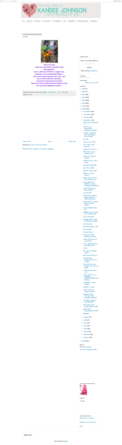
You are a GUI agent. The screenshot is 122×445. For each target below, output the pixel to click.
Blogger (65, 441)
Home (23, 21)
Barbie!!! (86, 313)
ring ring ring (87, 224)
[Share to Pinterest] (67, 92)
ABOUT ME (29, 21)
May (85, 326)
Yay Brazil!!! (87, 193)
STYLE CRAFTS (46, 21)
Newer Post (27, 141)
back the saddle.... (89, 168)
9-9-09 (30, 94)
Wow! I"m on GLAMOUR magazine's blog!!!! (90, 128)
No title (85, 139)
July (85, 320)
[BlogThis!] (63, 92)
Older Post (72, 141)
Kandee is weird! (88, 287)
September (87, 120)
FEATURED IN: (93, 21)
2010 (84, 106)
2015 (83, 91)
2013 (83, 97)
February (87, 334)
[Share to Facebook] (66, 92)
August (86, 317)
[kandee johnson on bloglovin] (83, 394)
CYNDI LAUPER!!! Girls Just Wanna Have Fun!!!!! (89, 134)
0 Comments (52, 92)
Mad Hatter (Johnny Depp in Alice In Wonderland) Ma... (90, 197)
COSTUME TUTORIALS (82, 21)
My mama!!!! (87, 229)
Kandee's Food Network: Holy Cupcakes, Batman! (90, 296)
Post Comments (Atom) (39, 145)
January (86, 337)
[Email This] (61, 92)
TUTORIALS (37, 21)
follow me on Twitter (92, 82)
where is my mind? (89, 142)
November (87, 114)
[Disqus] (49, 119)
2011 (83, 103)
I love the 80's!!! (88, 216)
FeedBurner (94, 71)
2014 (83, 94)
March (86, 331)
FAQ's (64, 21)
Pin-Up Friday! (88, 232)
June (85, 323)
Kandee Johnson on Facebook (84, 77)
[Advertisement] (49, 28)
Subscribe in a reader (87, 418)
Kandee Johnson (86, 347)
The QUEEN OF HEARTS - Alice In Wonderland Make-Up (91, 184)
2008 (84, 341)
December (87, 111)
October (87, 117)
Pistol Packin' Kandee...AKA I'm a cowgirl (90, 259)
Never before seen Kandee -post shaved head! (90, 266)
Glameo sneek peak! (90, 170)
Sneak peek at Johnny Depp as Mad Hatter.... (90, 203)
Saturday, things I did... (90, 226)
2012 (84, 100)
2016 (84, 89)
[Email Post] (59, 92)
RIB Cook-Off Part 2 (90, 255)
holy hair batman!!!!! (89, 165)
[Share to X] (64, 92)
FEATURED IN (71, 21)
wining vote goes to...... (90, 149)
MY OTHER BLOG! (56, 21)
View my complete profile (88, 349)
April (85, 329)
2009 (84, 109)
